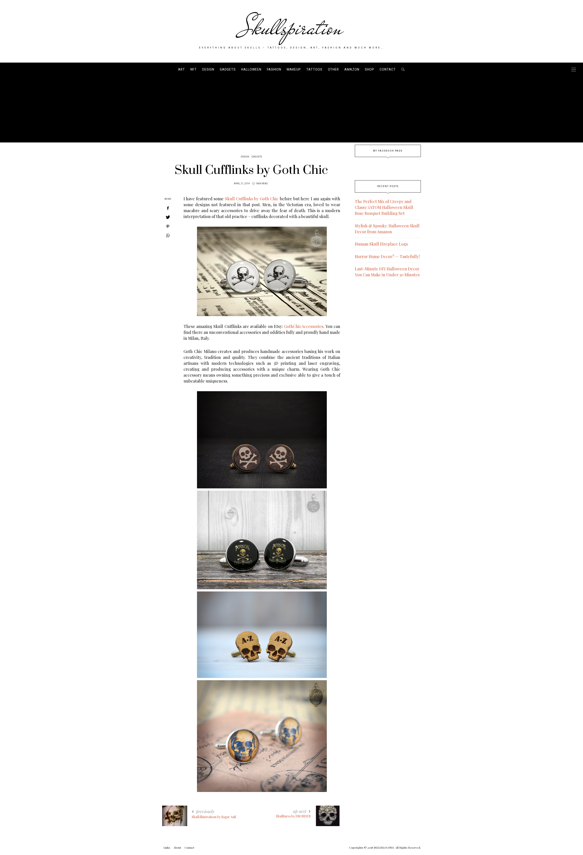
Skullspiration (291, 27)
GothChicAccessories (303, 326)
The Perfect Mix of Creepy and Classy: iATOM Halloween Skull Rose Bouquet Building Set (384, 207)
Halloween (251, 69)
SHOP (369, 69)
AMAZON (351, 69)
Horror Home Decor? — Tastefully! (387, 256)
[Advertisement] (291, 110)
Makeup (294, 69)
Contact (388, 69)
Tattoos (314, 69)
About (177, 847)
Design (208, 69)
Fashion (274, 69)
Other (333, 69)
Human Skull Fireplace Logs (381, 244)
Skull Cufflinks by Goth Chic (252, 198)
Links (167, 847)
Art (181, 69)
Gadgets (228, 69)
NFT (193, 69)
